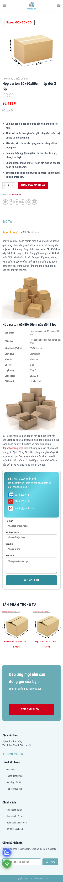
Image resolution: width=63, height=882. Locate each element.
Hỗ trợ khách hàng (14, 829)
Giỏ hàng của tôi (13, 782)
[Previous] (2, 633)
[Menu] (4, 6)
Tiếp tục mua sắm (14, 788)
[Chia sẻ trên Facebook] (11, 202)
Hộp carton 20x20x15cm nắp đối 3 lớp (47, 641)
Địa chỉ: (9, 544)
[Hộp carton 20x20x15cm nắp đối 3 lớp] (47, 624)
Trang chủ (7, 78)
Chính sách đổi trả (14, 809)
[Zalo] (6, 852)
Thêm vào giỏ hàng (33, 185)
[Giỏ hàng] (59, 5)
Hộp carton (22, 78)
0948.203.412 (22, 494)
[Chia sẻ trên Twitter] (17, 202)
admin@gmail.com (24, 508)
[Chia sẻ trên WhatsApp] (5, 202)
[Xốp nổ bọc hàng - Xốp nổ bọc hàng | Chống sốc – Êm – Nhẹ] (31, 5)
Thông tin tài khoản (15, 776)
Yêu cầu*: (10, 555)
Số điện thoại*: (13, 532)
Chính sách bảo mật (15, 816)
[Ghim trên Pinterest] (28, 202)
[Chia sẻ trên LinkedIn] (34, 202)
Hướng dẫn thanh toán (16, 822)
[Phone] (6, 863)
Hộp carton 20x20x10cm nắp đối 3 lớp (16, 641)
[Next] (60, 633)
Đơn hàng (10, 769)
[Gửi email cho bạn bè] (23, 202)
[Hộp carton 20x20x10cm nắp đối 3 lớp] (16, 624)
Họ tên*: (9, 521)
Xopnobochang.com (12, 448)
